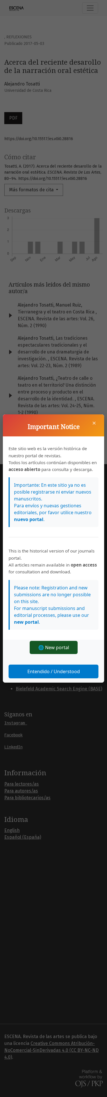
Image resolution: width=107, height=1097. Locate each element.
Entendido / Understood (53, 671)
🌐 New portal (53, 647)
